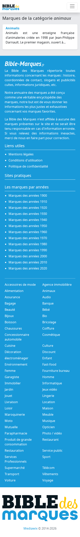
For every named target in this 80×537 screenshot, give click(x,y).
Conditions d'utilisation (26, 160)
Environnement (16, 364)
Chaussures (13, 328)
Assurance (12, 297)
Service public (52, 450)
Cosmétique (51, 334)
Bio (44, 316)
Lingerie (48, 396)
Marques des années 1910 (28, 201)
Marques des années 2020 (28, 268)
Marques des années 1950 (28, 226)
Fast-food (49, 364)
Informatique (52, 383)
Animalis (12, 28)
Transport (12, 474)
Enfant (47, 358)
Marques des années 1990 (28, 250)
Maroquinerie (15, 414)
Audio (46, 297)
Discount (49, 352)
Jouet (8, 396)
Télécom (48, 468)
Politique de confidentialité (28, 166)
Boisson (10, 322)
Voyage (47, 480)
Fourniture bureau (56, 371)
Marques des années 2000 (28, 256)
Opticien (48, 427)
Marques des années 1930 (28, 214)
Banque (48, 303)
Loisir (9, 408)
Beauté (10, 309)
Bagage (10, 303)
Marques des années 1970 (28, 238)
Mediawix (30, 528)
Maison (47, 408)
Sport (46, 457)
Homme (48, 377)
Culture (47, 345)
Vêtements (50, 474)
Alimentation (14, 291)
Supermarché (15, 468)
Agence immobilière (57, 284)
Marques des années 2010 (28, 262)
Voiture (10, 480)
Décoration (13, 352)
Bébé (46, 309)
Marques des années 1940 (28, 220)
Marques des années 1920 (28, 207)
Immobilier (13, 383)
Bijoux (9, 316)
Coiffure (48, 328)
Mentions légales (21, 154)
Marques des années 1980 (28, 244)
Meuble (47, 414)
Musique (48, 421)
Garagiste (12, 377)
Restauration (14, 450)
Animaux (48, 291)
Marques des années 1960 (28, 232)
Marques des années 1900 (28, 195)
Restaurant (50, 439)
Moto (9, 421)
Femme (10, 371)
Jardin (9, 389)
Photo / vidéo (52, 433)
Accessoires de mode (20, 284)
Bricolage (49, 322)
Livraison (11, 402)
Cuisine (10, 345)
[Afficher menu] (72, 6)
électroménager (16, 358)
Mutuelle (11, 427)
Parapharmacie (16, 433)
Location (48, 402)
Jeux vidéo (49, 389)
